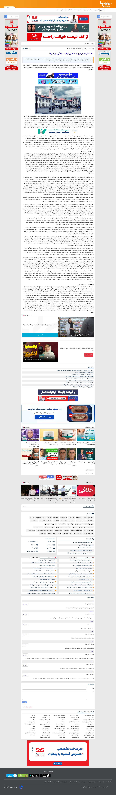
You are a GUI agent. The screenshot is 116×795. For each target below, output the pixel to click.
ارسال (24, 702)
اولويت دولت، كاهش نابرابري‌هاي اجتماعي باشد (81, 550)
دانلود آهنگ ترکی (31, 530)
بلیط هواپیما (79, 517)
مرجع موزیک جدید (80, 521)
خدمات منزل (32, 731)
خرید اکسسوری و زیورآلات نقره (37, 517)
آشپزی (79, 10)
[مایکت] (11, 776)
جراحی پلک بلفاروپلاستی (50, 524)
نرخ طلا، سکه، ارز (32, 542)
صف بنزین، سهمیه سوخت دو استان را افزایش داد (81, 560)
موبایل (34, 726)
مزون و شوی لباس (46, 717)
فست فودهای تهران (60, 726)
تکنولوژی (63, 10)
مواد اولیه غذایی (34, 521)
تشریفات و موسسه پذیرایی (59, 733)
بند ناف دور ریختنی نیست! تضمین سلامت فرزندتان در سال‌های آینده (77, 385)
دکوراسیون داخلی (46, 728)
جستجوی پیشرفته (52, 782)
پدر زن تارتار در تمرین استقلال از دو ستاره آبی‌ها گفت (79, 587)
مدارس (63, 720)
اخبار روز (102, 10)
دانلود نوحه (66, 530)
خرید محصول (89, 355)
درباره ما (90, 782)
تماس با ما (84, 782)
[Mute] (62, 336)
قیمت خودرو (50, 545)
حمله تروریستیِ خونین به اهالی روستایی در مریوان (80, 593)
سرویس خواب (47, 726)
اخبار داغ (71, 557)
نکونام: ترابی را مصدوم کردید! (85, 579)
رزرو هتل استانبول (89, 524)
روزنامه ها (50, 542)
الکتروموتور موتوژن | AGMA (54, 534)
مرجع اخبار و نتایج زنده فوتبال (67, 521)
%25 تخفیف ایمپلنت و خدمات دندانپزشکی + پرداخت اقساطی (79, 383)
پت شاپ (77, 724)
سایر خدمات (32, 735)
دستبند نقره (55, 517)
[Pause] (60, 336)
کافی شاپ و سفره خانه (60, 728)
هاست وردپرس (58, 530)
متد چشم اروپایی (79, 524)
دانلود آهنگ (56, 521)
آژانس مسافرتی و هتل (45, 737)
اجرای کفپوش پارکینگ (88, 534)
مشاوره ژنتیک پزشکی (49, 527)
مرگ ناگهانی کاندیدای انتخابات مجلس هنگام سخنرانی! (42, 588)
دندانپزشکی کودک (89, 733)
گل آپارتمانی (70, 524)
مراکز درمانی (91, 724)
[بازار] (23, 776)
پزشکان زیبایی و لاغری (89, 735)
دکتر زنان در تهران (90, 728)
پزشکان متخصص (90, 726)
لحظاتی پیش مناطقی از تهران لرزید (47, 565)
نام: (93, 688)
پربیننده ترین (50, 557)
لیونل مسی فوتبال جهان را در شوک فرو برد (82, 563)
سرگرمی (57, 10)
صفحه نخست (108, 10)
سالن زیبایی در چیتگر (88, 530)
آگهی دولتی (59, 782)
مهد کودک (62, 722)
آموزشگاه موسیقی (75, 735)
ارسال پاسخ (25, 604)
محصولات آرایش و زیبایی (88, 722)
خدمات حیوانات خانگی (74, 722)
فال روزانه (34, 548)
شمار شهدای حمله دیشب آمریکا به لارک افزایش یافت (80, 577)
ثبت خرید (40, 335)
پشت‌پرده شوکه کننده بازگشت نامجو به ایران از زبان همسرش (41, 574)
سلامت (75, 10)
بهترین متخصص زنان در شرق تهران (45, 530)
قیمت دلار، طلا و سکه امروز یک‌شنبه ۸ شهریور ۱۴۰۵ (43, 563)
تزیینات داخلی (47, 731)
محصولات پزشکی (75, 717)
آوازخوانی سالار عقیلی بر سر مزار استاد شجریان (43, 571)
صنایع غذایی (62, 731)
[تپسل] (23, 315)
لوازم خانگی (32, 728)
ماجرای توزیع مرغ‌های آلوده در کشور (84, 568)
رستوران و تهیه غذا (60, 724)
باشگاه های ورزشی (75, 726)
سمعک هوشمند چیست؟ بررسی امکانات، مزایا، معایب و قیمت (41, 593)
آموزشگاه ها (76, 731)
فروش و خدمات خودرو (30, 733)
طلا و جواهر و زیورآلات (45, 720)
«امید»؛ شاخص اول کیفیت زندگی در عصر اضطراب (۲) (79, 553)
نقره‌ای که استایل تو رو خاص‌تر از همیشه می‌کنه (82, 374)
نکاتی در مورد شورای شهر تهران (85, 548)
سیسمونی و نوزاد (31, 722)
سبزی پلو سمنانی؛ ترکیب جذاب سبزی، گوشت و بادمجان (42, 585)
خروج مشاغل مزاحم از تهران (85, 545)
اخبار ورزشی (96, 10)
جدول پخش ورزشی (31, 551)
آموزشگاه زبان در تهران (74, 733)
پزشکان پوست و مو (74, 715)
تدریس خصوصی (61, 717)
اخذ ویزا (33, 715)
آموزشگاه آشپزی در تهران (59, 715)
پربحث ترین (32, 557)
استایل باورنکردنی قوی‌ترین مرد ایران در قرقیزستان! (80, 574)
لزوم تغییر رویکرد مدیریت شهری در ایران (82, 542)
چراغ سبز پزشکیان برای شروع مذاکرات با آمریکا (81, 582)
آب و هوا (33, 545)
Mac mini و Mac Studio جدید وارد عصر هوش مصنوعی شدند (78, 376)
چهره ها (84, 10)
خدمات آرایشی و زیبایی (88, 720)
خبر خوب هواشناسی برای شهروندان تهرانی (82, 590)
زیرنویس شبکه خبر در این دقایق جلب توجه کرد (43, 582)
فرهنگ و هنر (69, 10)
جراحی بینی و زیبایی (89, 737)
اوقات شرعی (50, 551)
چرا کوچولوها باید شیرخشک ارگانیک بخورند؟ (83, 387)
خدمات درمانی (76, 720)
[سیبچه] (45, 776)
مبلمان (48, 722)
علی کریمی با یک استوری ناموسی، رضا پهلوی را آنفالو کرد (41, 590)
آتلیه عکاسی (62, 737)
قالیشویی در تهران (46, 735)
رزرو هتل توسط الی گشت (45, 521)
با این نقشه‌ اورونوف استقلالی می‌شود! (83, 571)
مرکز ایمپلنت (43, 534)
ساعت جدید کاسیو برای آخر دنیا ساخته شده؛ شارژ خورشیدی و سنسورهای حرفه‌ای (75, 370)
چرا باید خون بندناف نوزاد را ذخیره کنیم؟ (84, 372)
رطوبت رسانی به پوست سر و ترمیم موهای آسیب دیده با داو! (79, 381)
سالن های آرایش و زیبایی (88, 715)
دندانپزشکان (91, 731)
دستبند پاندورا (90, 521)
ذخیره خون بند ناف (38, 527)
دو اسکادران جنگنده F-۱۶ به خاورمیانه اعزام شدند (44, 568)
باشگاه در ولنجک (62, 524)
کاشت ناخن (91, 717)
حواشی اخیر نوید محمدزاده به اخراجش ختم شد (81, 585)
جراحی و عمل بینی (67, 534)
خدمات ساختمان (46, 733)
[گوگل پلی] (34, 776)
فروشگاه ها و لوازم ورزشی (73, 728)
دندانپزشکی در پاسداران (76, 530)
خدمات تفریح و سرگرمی (30, 724)
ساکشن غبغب (63, 517)
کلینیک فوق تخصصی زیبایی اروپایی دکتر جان (83, 527)
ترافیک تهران (50, 548)
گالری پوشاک (47, 715)
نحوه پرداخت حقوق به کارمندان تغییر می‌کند (82, 565)
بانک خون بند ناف (77, 534)
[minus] (26, 48)
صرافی (34, 720)
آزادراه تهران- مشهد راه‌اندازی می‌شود (46, 560)
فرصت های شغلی (76, 782)
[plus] (29, 48)
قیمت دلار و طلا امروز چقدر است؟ (47, 579)
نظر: (93, 692)
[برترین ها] (105, 4)
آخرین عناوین (88, 557)
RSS (45, 782)
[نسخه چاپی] (24, 48)
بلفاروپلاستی (71, 517)
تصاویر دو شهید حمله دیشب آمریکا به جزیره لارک (43, 576)
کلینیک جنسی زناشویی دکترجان (63, 527)
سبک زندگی (89, 10)
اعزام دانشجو (32, 717)
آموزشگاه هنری (75, 737)
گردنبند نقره (48, 517)
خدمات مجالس (61, 735)
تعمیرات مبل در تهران (45, 724)
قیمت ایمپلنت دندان (88, 517)
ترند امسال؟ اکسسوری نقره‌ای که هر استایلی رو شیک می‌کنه (79, 379)
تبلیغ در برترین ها (67, 782)
